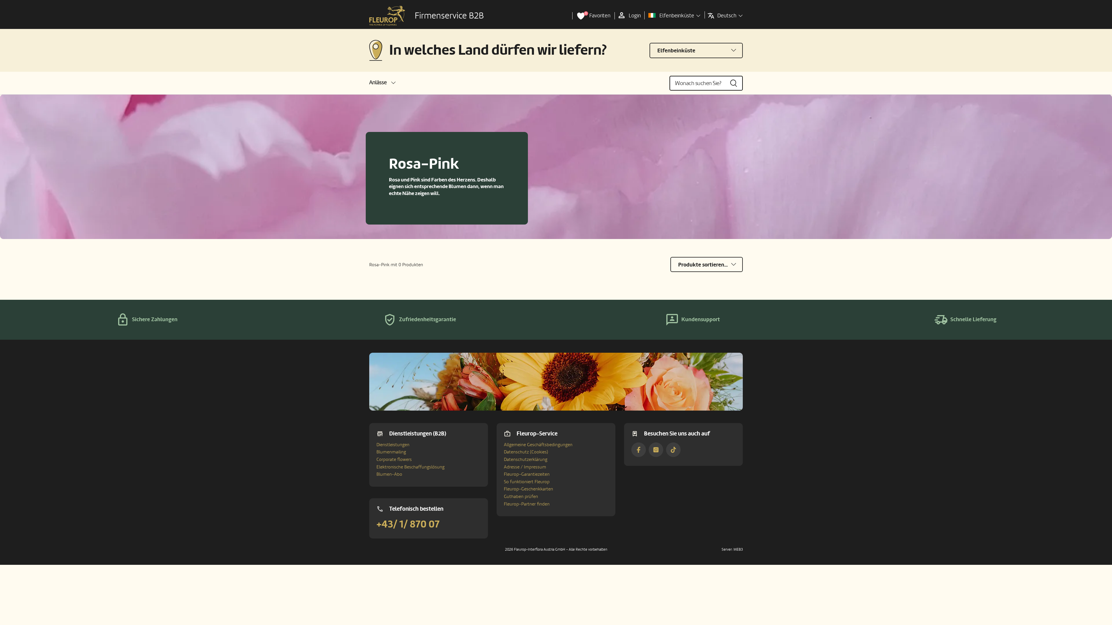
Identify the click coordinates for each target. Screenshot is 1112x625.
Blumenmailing (391, 452)
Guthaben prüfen (521, 496)
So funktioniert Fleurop (527, 481)
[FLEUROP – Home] (387, 16)
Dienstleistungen (392, 444)
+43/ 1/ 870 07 (408, 524)
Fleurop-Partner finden (527, 504)
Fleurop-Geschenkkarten (528, 489)
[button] (382, 83)
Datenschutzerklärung (525, 459)
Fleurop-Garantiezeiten (527, 474)
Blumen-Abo (389, 474)
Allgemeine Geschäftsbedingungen (538, 444)
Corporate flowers (394, 459)
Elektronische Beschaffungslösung (410, 467)
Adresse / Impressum (525, 467)
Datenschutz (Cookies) (526, 452)
